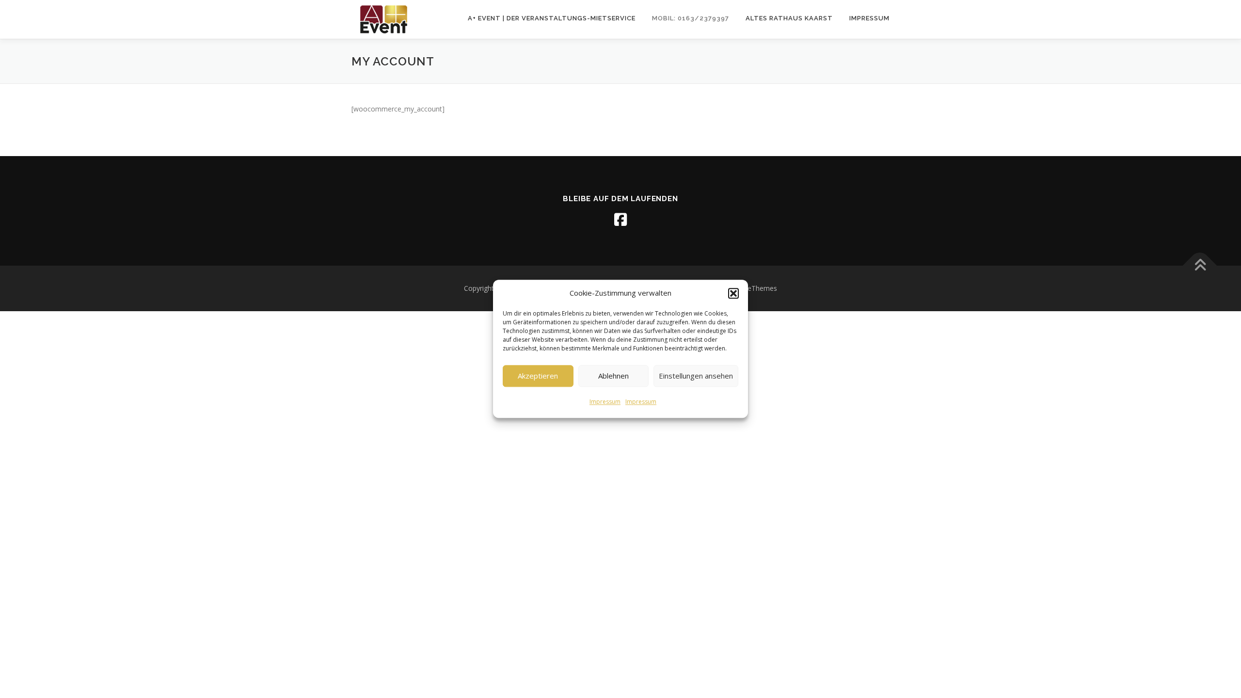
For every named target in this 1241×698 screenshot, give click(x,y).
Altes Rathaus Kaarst (789, 18)
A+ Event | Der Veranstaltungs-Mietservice (552, 18)
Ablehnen (613, 376)
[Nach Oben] (1200, 266)
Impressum (604, 401)
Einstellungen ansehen (696, 376)
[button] (733, 293)
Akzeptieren (538, 376)
